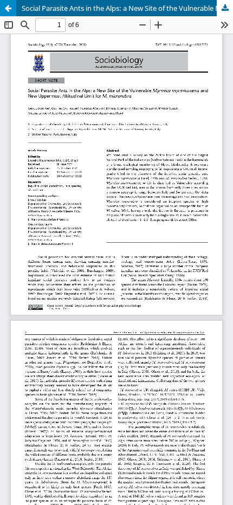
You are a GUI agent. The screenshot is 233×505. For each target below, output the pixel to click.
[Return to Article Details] (8, 8)
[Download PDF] (225, 8)
